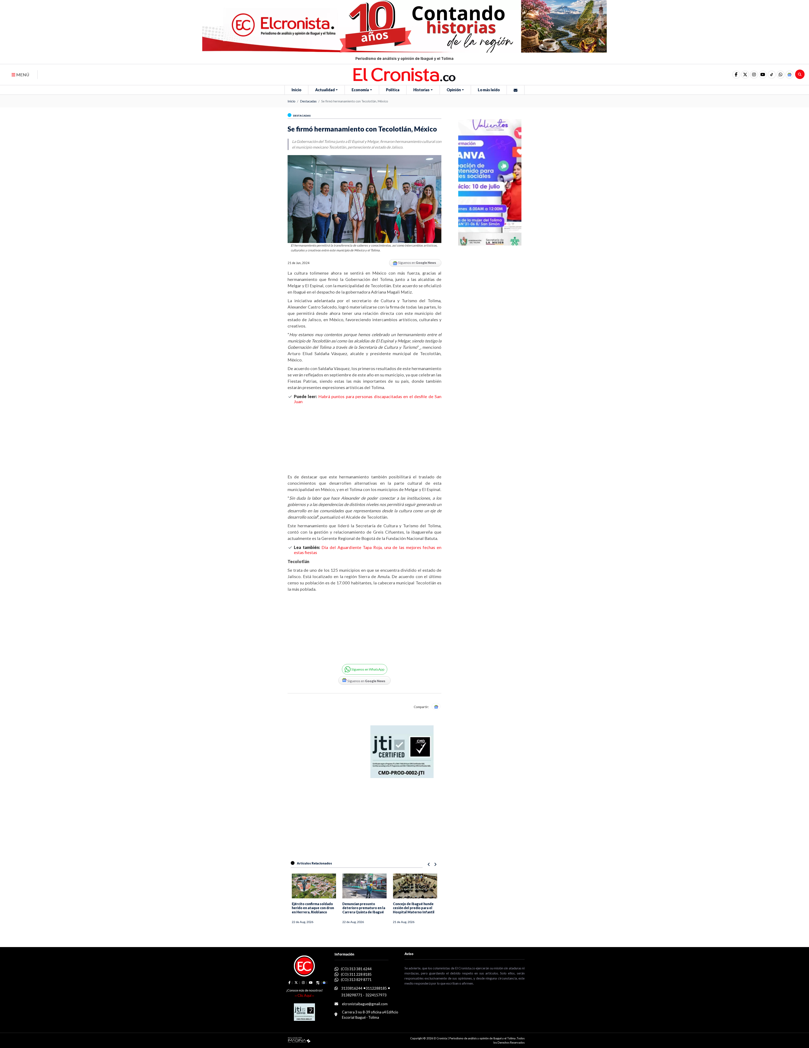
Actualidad (325, 89)
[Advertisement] (364, 438)
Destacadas (308, 101)
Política (392, 89)
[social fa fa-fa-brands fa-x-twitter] (745, 75)
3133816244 (351, 988)
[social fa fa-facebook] (736, 75)
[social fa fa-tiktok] (772, 75)
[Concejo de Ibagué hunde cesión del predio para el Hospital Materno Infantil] (415, 886)
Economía (360, 89)
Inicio (296, 89)
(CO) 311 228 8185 (356, 974)
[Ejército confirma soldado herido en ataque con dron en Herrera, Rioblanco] (314, 886)
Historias (421, 89)
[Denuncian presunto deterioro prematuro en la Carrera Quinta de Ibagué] (364, 886)
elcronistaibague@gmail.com (365, 1004)
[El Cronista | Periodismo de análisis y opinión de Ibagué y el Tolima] (404, 74)
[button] (781, 75)
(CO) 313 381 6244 (356, 969)
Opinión (454, 89)
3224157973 (376, 995)
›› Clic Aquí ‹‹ (304, 995)
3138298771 (351, 995)
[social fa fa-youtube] (763, 75)
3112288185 (376, 988)
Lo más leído (489, 89)
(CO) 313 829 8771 (356, 979)
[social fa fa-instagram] (754, 75)
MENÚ (22, 74)
